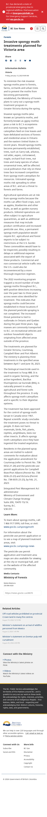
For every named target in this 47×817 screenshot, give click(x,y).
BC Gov (27, 748)
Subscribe (7, 748)
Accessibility (29, 759)
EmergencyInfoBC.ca (23, 13)
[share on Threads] (21, 61)
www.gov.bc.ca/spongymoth (19, 526)
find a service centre (13, 736)
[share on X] (11, 61)
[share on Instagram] (16, 61)
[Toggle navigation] (37, 28)
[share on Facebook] (6, 61)
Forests (7, 37)
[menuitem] (13, 748)
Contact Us (28, 767)
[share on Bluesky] (25, 61)
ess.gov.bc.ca (16, 19)
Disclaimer (28, 752)
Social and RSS (9, 752)
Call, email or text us (34, 733)
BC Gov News (17, 28)
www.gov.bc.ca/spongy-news (19, 546)
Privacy (27, 755)
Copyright (28, 763)
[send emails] (30, 61)
